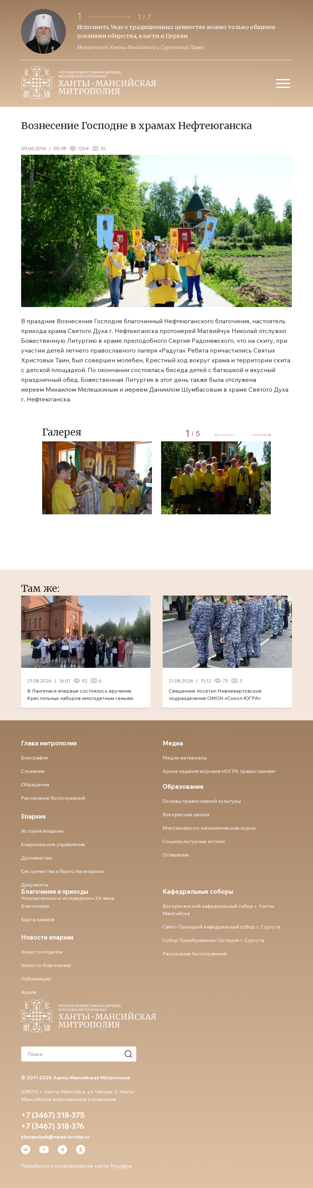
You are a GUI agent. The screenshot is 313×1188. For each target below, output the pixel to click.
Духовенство (36, 858)
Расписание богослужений (53, 798)
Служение (33, 771)
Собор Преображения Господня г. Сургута (213, 940)
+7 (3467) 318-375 (52, 1115)
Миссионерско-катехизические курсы (209, 828)
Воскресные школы (186, 814)
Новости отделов (42, 952)
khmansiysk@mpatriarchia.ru (55, 1137)
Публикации (36, 979)
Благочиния (35, 906)
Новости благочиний (46, 965)
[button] (110, 17)
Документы (34, 885)
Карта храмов (37, 919)
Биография (34, 758)
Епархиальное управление (53, 844)
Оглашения (176, 855)
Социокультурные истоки (194, 841)
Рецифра (120, 1166)
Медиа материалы (185, 758)
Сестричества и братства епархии (62, 871)
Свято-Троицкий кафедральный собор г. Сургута (221, 927)
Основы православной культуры (202, 801)
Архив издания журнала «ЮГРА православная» (219, 771)
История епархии (42, 831)
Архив (28, 992)
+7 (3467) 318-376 (52, 1126)
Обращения (35, 784)
